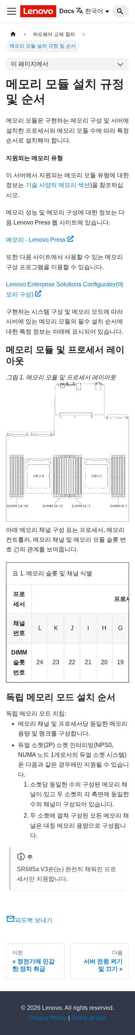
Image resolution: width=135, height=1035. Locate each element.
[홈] (13, 34)
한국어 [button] (94, 11)
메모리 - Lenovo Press (36, 240)
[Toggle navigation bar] (11, 11)
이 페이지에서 (29, 64)
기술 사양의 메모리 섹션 (58, 185)
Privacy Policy (48, 1018)
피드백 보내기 (33, 920)
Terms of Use (88, 1018)
